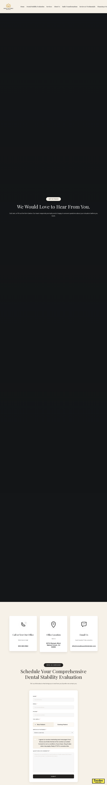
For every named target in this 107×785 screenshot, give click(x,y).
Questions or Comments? (41, 751)
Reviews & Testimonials (87, 7)
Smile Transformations (69, 7)
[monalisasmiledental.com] (8, 6)
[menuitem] (22, 6)
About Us (57, 7)
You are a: (36, 719)
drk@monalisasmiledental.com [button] (84, 646)
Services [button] (49, 7)
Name (35, 696)
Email (35, 704)
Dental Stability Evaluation (35, 7)
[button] (23, 625)
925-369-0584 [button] (23, 646)
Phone (35, 711)
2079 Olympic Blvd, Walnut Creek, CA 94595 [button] (53, 645)
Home (22, 7)
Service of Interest (39, 729)
